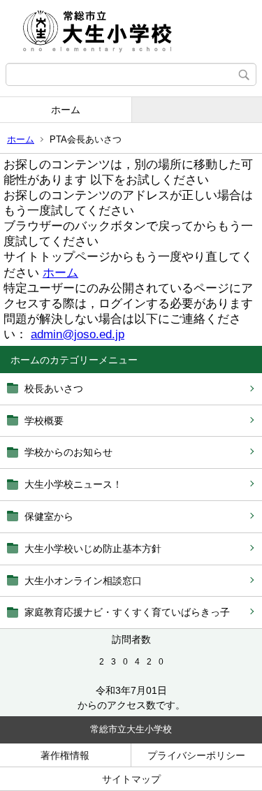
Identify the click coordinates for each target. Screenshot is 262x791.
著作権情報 (65, 755)
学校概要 (44, 420)
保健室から (48, 516)
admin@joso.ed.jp (77, 334)
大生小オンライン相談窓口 (83, 580)
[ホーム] (131, 31)
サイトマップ (131, 779)
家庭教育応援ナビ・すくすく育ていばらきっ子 (127, 612)
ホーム (65, 109)
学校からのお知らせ (68, 452)
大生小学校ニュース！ (73, 484)
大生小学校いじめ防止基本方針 (92, 548)
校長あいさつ (53, 388)
